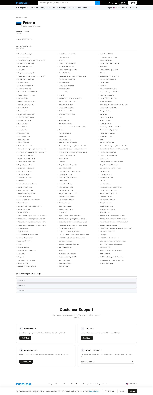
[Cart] (116, 3)
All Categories (21, 8)
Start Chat (25, 338)
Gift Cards (34, 8)
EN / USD (132, 8)
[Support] (112, 3)
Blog (50, 384)
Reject (122, 391)
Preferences (109, 391)
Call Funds (72, 8)
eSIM (49, 8)
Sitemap (18, 17)
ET (22, 285)
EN (22, 280)
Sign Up (132, 3)
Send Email (87, 338)
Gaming (42, 8)
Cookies (106, 384)
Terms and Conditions (72, 384)
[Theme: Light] (109, 3)
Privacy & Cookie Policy (91, 384)
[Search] (97, 3)
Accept (132, 391)
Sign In (122, 3)
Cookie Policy (94, 391)
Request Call (26, 362)
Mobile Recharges (60, 8)
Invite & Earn (83, 8)
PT (22, 290)
